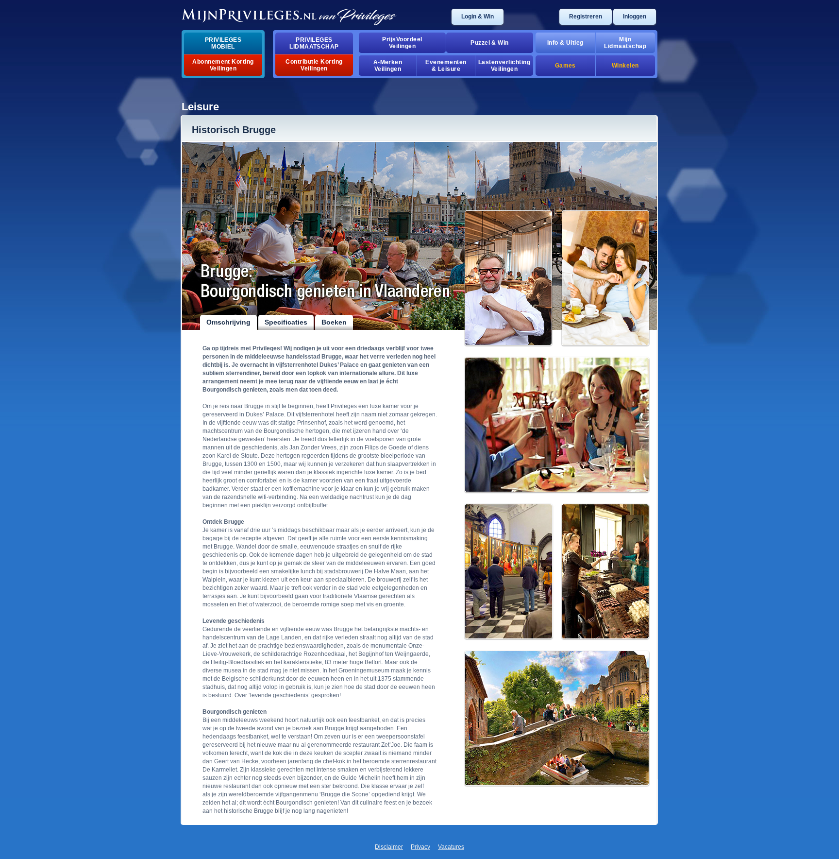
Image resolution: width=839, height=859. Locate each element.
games (565, 65)
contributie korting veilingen (313, 65)
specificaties (286, 322)
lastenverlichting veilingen (504, 65)
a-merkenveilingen (388, 65)
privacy (420, 846)
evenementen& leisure (445, 65)
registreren (585, 16)
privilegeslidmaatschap (314, 43)
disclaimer (389, 846)
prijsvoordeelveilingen (402, 43)
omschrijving (228, 322)
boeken (334, 322)
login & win (477, 16)
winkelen (625, 65)
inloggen (634, 16)
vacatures (451, 846)
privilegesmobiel (223, 43)
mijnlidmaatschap (625, 43)
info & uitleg (565, 42)
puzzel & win (489, 42)
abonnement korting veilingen (223, 65)
